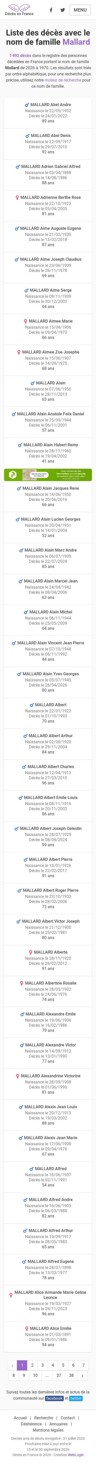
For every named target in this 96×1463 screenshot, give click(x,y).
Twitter (75, 1398)
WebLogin (76, 1455)
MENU (80, 10)
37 (59, 1375)
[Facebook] (51, 10)
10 (35, 1375)
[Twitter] (63, 10)
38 (71, 1375)
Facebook (54, 1398)
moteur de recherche (63, 80)
